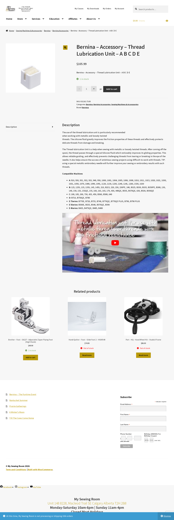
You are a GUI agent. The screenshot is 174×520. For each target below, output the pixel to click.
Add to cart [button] (30, 357)
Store (20, 18)
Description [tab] (11, 126)
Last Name (125, 424)
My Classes (79, 8)
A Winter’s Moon (16, 412)
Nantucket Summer (18, 400)
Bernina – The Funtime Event (22, 394)
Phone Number (126, 434)
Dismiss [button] (167, 516)
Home (9, 18)
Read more (87, 355)
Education (54, 18)
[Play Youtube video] (115, 243)
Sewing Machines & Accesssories (29, 30)
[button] (65, 47)
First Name (125, 414)
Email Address (126, 404)
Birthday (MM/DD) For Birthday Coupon (152, 435)
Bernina (47, 30)
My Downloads (93, 8)
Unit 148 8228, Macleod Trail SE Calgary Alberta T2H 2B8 (87, 503)
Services (36, 18)
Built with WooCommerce (40, 469)
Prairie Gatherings (17, 406)
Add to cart (111, 89)
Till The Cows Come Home (21, 418)
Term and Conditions (16, 469)
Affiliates (73, 18)
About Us (91, 18)
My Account (119, 8)
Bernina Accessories (60, 30)
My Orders (107, 8)
